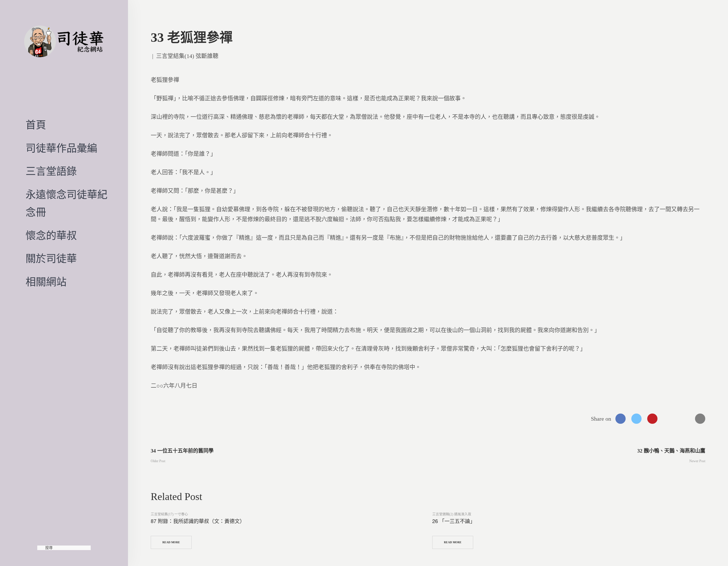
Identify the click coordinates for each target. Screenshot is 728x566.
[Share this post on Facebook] (620, 419)
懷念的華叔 (51, 235)
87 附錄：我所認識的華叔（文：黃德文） (198, 520)
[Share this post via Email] (700, 419)
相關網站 (46, 282)
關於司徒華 (51, 259)
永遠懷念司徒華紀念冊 (66, 203)
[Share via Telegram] (684, 419)
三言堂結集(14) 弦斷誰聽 (187, 56)
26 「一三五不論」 (453, 520)
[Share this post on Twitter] (636, 419)
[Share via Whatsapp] (668, 419)
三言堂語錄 (51, 171)
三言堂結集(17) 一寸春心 (169, 514)
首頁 (36, 125)
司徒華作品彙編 (61, 148)
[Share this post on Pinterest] (652, 419)
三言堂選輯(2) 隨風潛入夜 (451, 514)
